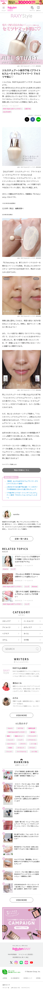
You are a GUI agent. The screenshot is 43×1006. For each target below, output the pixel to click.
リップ (13, 569)
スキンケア (6, 621)
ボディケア (28, 627)
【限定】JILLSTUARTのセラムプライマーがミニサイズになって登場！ (22, 482)
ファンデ (9, 751)
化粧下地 (27, 109)
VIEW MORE (21, 715)
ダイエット (21, 748)
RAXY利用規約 (12, 954)
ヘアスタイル (31, 740)
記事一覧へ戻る (21, 538)
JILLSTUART (7, 112)
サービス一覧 (6, 987)
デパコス (32, 748)
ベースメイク (14, 106)
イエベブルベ (11, 744)
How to (5, 569)
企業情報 (5, 978)
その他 (26, 640)
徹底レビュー (19, 736)
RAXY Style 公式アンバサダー (12, 109)
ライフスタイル (21, 751)
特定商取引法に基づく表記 (20, 957)
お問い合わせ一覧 (15, 987)
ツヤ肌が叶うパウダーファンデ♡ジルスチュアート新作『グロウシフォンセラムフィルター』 (21, 495)
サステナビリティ (26, 987)
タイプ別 (34, 751)
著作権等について (28, 978)
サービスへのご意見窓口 (26, 954)
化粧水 (10, 748)
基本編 (33, 732)
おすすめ (20, 728)
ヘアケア (5, 633)
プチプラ (22, 744)
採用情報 (38, 978)
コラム (4, 640)
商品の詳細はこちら (21, 470)
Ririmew (34, 586)
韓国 (8, 736)
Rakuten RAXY (13, 8)
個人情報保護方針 (15, 978)
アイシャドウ (32, 736)
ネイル (26, 633)
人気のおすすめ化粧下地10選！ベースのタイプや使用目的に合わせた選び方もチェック (22, 488)
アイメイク (6, 627)
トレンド (10, 740)
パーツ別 (33, 744)
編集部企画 (31, 728)
